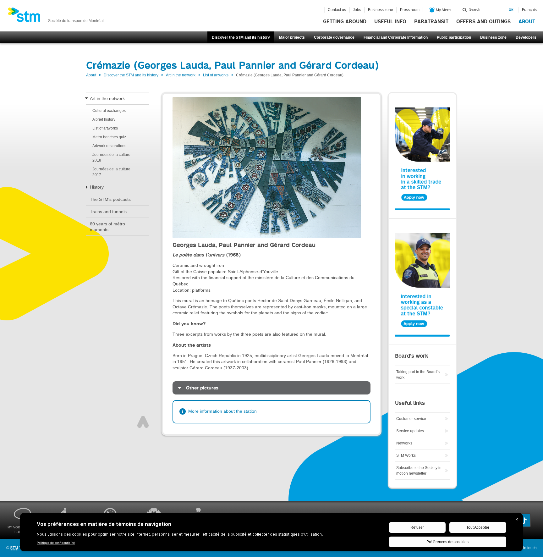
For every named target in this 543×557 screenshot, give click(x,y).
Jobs (357, 10)
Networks (404, 443)
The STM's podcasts (110, 199)
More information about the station (222, 411)
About (526, 22)
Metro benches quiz (109, 137)
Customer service (411, 418)
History (97, 187)
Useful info (390, 22)
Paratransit (431, 22)
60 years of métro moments (107, 226)
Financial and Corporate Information (396, 37)
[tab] (271, 388)
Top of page (143, 422)
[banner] (56, 16)
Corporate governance (334, 37)
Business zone (493, 37)
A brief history (103, 119)
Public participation (454, 37)
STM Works (406, 455)
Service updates (410, 431)
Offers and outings (483, 22)
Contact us (337, 10)
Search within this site (465, 10)
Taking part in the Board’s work (418, 375)
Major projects (292, 37)
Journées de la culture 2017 (111, 172)
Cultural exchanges (109, 110)
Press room (410, 10)
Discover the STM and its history (241, 37)
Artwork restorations (109, 146)
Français (529, 10)
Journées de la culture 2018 (111, 157)
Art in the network (180, 75)
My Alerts (443, 10)
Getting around (344, 22)
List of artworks (215, 75)
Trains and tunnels (108, 211)
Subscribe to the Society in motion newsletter (419, 471)
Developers (526, 37)
